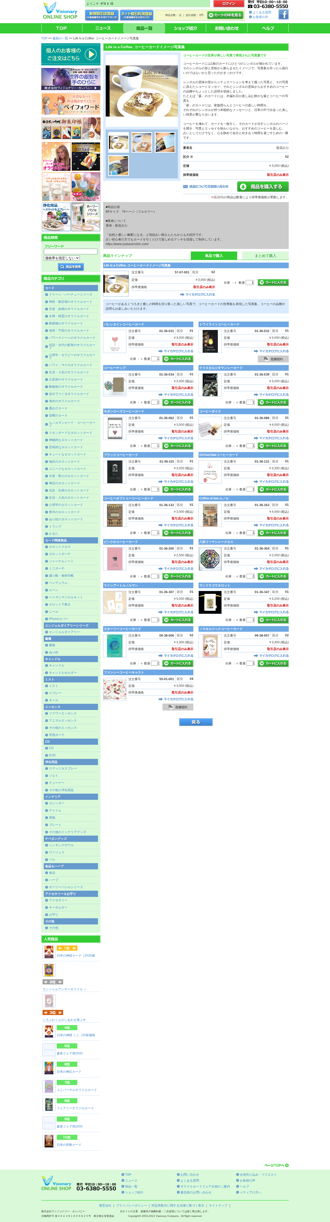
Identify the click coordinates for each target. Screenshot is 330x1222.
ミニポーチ (56, 568)
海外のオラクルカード (64, 401)
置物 (52, 817)
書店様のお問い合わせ (195, 1192)
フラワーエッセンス (63, 713)
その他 (53, 928)
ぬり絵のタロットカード (66, 519)
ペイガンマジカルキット (66, 597)
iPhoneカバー (58, 619)
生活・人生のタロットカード (69, 497)
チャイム (55, 810)
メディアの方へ (250, 1192)
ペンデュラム (58, 583)
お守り (53, 914)
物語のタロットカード (64, 461)
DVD (52, 755)
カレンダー (56, 803)
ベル (52, 859)
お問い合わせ (189, 1174)
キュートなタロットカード (67, 454)
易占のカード (58, 408)
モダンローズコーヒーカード (124, 411)
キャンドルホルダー (63, 672)
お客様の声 (260, 17)
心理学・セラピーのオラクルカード (72, 356)
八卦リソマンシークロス (216, 542)
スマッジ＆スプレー (63, 768)
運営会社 (105, 1205)
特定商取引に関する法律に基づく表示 (178, 1205)
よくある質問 (262, 12)
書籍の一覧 (60, 38)
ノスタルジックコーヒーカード (221, 629)
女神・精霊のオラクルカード (69, 316)
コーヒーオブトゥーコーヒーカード (128, 498)
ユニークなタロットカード (67, 469)
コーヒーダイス (210, 411)
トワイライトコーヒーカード (219, 324)
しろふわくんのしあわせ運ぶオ (64, 1020)
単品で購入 (214, 256)
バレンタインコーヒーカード (124, 324)
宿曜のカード (58, 415)
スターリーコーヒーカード (122, 629)
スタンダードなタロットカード (70, 433)
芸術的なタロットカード (66, 447)
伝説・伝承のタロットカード (69, 490)
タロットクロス (60, 547)
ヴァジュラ (56, 852)
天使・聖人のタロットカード (69, 476)
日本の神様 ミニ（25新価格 (76, 1035)
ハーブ (53, 880)
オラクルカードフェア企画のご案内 (205, 1186)
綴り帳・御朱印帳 (61, 575)
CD (51, 748)
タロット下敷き (60, 604)
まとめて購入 (265, 256)
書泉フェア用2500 (69, 1053)
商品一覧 (131, 1186)
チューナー (56, 783)
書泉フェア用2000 (69, 1126)
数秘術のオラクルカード (66, 386)
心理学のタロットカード (66, 505)
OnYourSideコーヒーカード (218, 455)
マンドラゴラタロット (214, 585)
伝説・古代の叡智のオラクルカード (72, 346)
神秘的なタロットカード (66, 440)
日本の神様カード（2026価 (76, 955)
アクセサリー (58, 900)
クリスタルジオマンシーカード (221, 368)
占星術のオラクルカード (66, 379)
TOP (44, 38)
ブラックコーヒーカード (121, 455)
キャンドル (56, 665)
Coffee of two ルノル (214, 498)
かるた (53, 533)
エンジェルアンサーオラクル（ (64, 989)
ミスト (53, 686)
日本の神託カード (69, 1071)
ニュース (131, 1180)
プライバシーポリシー (131, 1205)
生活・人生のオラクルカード (69, 372)
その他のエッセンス (63, 728)
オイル (53, 700)
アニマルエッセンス (63, 720)
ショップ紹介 (134, 1192)
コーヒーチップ (115, 368)
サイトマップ (218, 1205)
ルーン (53, 590)
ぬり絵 (53, 652)
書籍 (52, 645)
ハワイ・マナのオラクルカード (70, 365)
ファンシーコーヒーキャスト (124, 672)
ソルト (53, 775)
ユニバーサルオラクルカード (77, 1090)
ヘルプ (244, 1186)
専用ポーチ (56, 735)
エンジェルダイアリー (64, 632)
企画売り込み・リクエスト (258, 1174)
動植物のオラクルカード (66, 323)
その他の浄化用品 (61, 790)
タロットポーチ (60, 554)
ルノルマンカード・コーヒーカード (72, 424)
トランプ (55, 526)
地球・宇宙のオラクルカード (69, 330)
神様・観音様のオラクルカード (70, 302)
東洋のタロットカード (64, 512)
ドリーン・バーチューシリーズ (70, 294)
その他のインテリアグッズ (67, 832)
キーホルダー (58, 907)
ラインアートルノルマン (121, 585)
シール (53, 611)
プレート (55, 825)
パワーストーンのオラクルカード (72, 338)
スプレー (55, 693)
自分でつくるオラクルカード (69, 394)
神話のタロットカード (64, 483)
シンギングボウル (61, 845)
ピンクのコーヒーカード (121, 542)
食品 (52, 872)
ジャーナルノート (61, 561)
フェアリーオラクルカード (75, 1108)
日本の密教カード (69, 1145)
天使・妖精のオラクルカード (69, 309)
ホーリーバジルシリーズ (66, 887)
